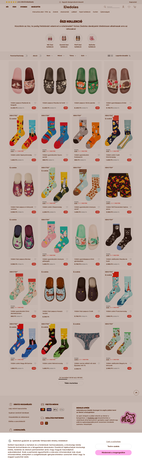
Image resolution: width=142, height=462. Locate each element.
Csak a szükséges (113, 442)
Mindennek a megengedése (113, 453)
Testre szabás (113, 446)
